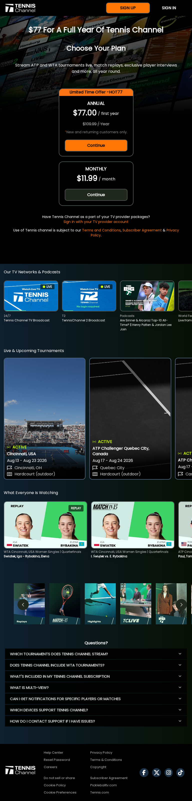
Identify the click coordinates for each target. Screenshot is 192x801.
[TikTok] (181, 772)
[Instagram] (169, 772)
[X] (158, 772)
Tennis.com (99, 792)
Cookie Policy (55, 785)
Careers (50, 767)
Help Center (53, 752)
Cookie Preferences (60, 792)
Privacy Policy (101, 752)
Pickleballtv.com (103, 785)
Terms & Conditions (106, 759)
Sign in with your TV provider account (96, 221)
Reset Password (57, 759)
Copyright (98, 767)
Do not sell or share (59, 778)
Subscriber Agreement (142, 230)
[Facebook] (145, 772)
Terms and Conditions (101, 230)
